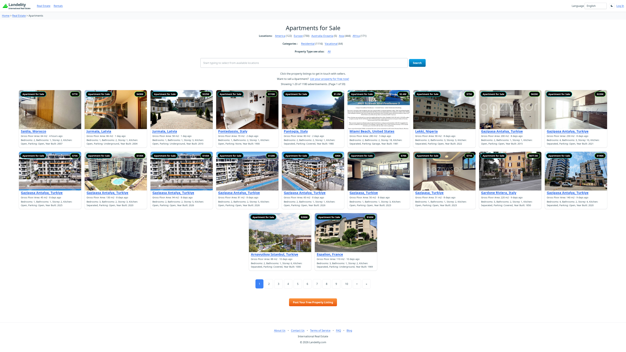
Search (417, 63)
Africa (356, 36)
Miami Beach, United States (372, 131)
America (280, 36)
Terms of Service (320, 330)
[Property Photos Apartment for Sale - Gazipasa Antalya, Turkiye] (510, 109)
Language (578, 6)
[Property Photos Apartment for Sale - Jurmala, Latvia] (116, 109)
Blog (349, 330)
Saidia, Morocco (33, 131)
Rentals (58, 6)
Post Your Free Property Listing (313, 302)
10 (346, 284)
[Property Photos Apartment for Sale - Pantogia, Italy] (313, 109)
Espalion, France (330, 254)
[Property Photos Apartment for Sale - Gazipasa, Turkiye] (379, 171)
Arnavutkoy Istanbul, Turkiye (274, 254)
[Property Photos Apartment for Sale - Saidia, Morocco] (50, 109)
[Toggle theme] (611, 5)
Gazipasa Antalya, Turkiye (502, 131)
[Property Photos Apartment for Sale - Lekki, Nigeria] (444, 109)
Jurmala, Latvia (99, 131)
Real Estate (43, 6)
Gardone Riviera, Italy (498, 193)
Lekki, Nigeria (426, 131)
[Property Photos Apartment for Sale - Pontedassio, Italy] (247, 109)
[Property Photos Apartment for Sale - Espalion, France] (346, 232)
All (329, 51)
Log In (620, 6)
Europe (298, 36)
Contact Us (298, 330)
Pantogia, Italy (296, 131)
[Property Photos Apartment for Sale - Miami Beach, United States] (379, 109)
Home (5, 15)
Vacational (331, 43)
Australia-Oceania (322, 36)
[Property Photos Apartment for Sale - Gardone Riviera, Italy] (510, 171)
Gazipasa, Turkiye (364, 193)
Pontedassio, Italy (232, 131)
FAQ (338, 330)
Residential (308, 43)
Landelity (19, 6)
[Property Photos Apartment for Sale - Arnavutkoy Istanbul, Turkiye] (280, 232)
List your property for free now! (329, 79)
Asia (341, 36)
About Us (279, 330)
